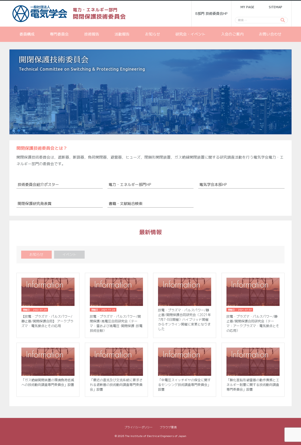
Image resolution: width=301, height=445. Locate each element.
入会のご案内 (232, 34)
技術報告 (91, 34)
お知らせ (152, 34)
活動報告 (122, 34)
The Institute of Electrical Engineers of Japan (155, 436)
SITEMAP (275, 7)
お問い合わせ (270, 34)
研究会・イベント (190, 34)
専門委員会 (59, 34)
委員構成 (27, 34)
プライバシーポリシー (138, 427)
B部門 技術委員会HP (211, 13)
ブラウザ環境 (168, 427)
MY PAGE (247, 7)
